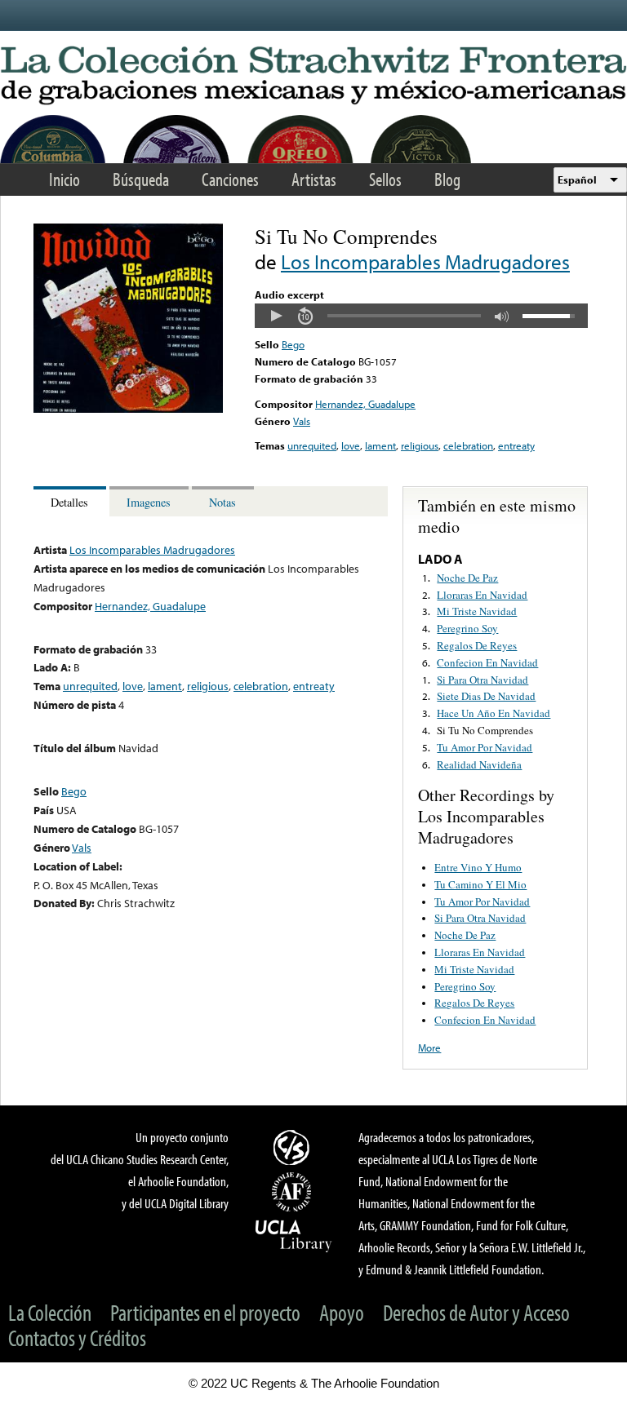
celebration (468, 445)
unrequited (311, 445)
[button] (276, 315)
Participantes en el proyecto (205, 1312)
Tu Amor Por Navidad (484, 747)
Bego (293, 344)
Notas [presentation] (222, 502)
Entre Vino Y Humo (478, 867)
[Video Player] (421, 315)
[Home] (313, 76)
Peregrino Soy (467, 628)
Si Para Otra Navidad (482, 679)
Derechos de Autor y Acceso (476, 1312)
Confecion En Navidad (487, 662)
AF (294, 1192)
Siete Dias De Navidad (486, 696)
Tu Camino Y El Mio (480, 884)
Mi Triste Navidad (477, 611)
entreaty (516, 445)
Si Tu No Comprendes (485, 730)
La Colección (49, 1312)
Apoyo (341, 1312)
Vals (301, 420)
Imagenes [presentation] (149, 502)
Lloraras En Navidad (482, 594)
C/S (294, 1147)
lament (380, 445)
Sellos (385, 179)
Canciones (230, 179)
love (350, 445)
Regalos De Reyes (477, 645)
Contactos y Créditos (77, 1337)
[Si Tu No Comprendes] (128, 408)
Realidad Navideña (479, 764)
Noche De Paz (467, 577)
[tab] (71, 501)
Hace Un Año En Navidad (493, 713)
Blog (447, 179)
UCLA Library (294, 1235)
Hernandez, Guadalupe (365, 403)
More (429, 1047)
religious (419, 445)
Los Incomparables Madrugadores (425, 261)
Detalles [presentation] (69, 502)
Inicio (64, 179)
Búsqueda (141, 179)
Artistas (313, 179)
